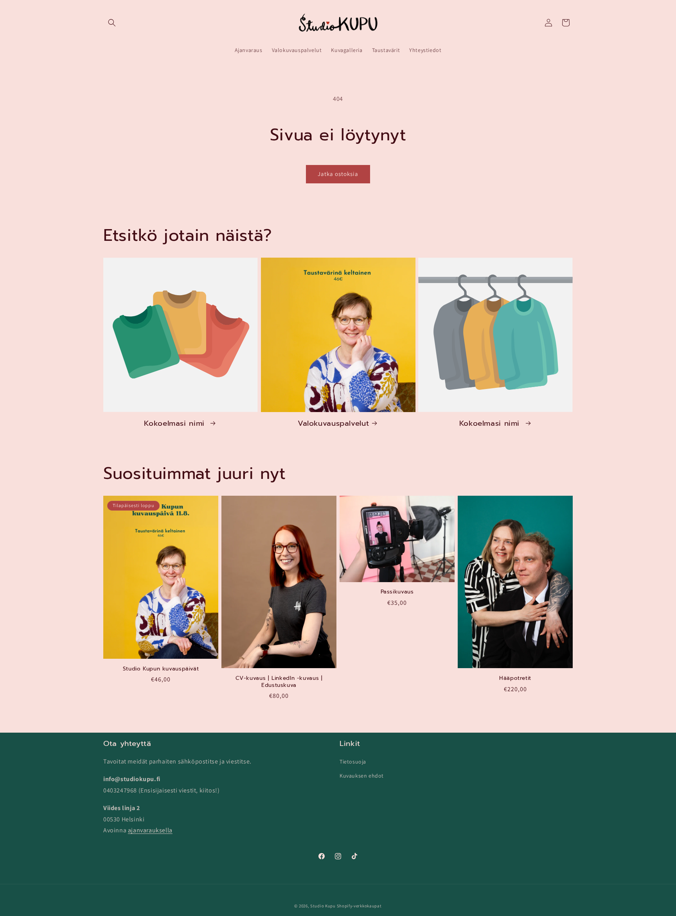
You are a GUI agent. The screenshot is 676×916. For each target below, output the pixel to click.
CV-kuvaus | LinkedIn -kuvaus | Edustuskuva (279, 681)
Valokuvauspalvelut (333, 423)
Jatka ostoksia (338, 173)
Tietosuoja (353, 761)
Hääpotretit (515, 678)
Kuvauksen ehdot (362, 775)
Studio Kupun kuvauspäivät (161, 668)
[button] (111, 22)
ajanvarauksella (150, 830)
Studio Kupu (323, 906)
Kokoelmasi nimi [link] (175, 423)
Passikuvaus (397, 591)
